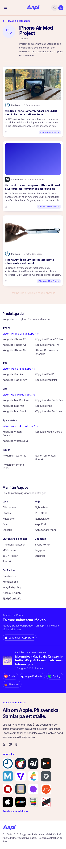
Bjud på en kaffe (12, 598)
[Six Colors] (33, 776)
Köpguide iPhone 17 (14, 339)
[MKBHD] (46, 802)
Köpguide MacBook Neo (49, 411)
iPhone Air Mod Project (48, 207)
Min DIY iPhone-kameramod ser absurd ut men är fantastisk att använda (31, 112)
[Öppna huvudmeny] (6, 7)
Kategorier (9, 518)
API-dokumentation (14, 544)
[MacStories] (8, 789)
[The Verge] (20, 776)
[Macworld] (8, 776)
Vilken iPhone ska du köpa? (21, 333)
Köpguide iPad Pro (45, 374)
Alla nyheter (10, 507)
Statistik (7, 529)
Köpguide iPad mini (46, 379)
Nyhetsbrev (41, 507)
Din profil (40, 555)
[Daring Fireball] (46, 776)
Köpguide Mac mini (13, 405)
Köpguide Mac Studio (15, 411)
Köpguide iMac (43, 405)
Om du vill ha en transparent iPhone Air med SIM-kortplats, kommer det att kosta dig (32, 187)
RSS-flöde (41, 513)
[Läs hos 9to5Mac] (6, 132)
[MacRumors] (20, 763)
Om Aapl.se (9, 576)
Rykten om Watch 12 (14, 455)
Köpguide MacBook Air (16, 400)
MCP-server (9, 550)
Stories (7, 513)
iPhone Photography (49, 132)
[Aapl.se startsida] (9, 827)
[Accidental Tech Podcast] (20, 802)
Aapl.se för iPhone (46, 529)
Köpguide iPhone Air (14, 344)
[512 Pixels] (20, 789)
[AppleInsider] (33, 763)
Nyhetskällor (42, 518)
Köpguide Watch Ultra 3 (48, 431)
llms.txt (7, 561)
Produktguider (14, 314)
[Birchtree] (33, 789)
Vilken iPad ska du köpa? (19, 368)
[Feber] (46, 763)
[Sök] (54, 7)
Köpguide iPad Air (13, 374)
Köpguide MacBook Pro (49, 400)
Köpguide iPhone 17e (47, 344)
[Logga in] (60, 7)
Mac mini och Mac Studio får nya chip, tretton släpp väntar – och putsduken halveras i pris (39, 660)
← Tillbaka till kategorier (16, 21)
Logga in (40, 550)
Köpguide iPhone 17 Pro (49, 339)
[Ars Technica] (46, 789)
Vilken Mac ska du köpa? (19, 394)
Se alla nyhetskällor (15, 811)
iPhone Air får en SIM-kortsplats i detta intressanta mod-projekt (29, 261)
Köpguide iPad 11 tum (15, 379)
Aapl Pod (40, 524)
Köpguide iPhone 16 (14, 350)
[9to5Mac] (8, 763)
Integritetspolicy (12, 587)
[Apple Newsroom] (8, 802)
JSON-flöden (10, 555)
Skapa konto (42, 544)
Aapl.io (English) (12, 592)
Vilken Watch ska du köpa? (20, 426)
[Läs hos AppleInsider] (6, 206)
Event (6, 524)
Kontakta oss (10, 581)
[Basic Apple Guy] (33, 802)
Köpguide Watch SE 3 (15, 440)
